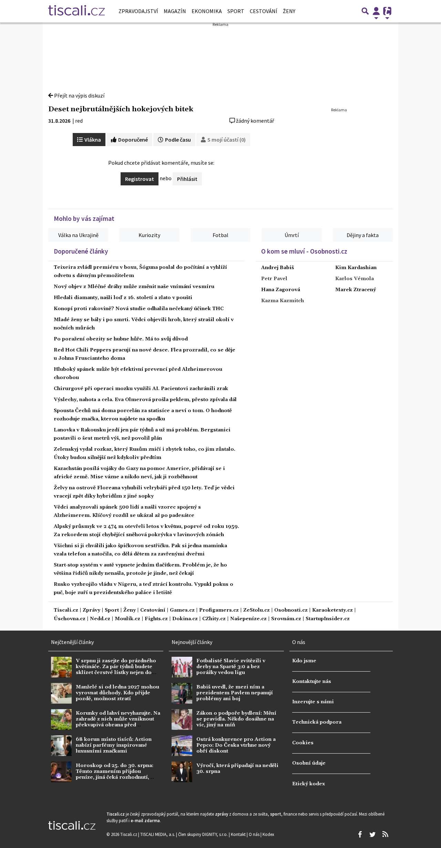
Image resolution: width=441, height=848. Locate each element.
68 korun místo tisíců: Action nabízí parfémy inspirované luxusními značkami (114, 745)
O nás (254, 834)
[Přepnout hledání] (365, 11)
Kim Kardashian (356, 268)
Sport (235, 11)
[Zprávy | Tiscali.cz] (76, 11)
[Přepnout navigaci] (376, 11)
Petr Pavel (274, 279)
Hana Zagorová (280, 290)
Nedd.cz (100, 619)
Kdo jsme (304, 661)
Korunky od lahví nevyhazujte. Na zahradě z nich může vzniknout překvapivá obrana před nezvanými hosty (118, 722)
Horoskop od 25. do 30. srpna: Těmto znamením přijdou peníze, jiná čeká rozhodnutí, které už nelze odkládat (114, 775)
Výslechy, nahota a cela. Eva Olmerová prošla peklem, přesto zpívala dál (145, 400)
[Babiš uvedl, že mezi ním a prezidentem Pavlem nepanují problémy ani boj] (182, 693)
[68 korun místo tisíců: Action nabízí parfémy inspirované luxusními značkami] (61, 745)
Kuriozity (149, 235)
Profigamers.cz (219, 610)
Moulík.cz (127, 619)
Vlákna (92, 139)
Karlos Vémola (354, 279)
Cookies (303, 743)
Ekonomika (207, 11)
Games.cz (182, 610)
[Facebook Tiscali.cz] (360, 834)
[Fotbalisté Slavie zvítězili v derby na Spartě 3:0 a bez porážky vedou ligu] (182, 667)
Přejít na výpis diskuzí (78, 95)
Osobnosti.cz (291, 610)
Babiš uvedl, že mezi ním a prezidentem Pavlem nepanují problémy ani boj (234, 693)
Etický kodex (308, 784)
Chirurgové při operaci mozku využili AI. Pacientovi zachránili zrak (141, 389)
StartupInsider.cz (328, 619)
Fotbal (220, 235)
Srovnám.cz (286, 619)
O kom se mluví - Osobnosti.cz (304, 251)
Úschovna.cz (69, 619)
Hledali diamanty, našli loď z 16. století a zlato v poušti (123, 298)
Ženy (289, 11)
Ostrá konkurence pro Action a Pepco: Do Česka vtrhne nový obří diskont (236, 745)
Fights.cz (156, 619)
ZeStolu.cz (256, 610)
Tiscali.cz (66, 610)
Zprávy (91, 610)
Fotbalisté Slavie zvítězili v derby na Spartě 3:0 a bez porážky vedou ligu (230, 667)
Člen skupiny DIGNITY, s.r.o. (203, 834)
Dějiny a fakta (363, 235)
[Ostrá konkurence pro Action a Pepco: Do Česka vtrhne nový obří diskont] (182, 745)
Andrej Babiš (277, 268)
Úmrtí (292, 235)
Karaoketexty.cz (332, 610)
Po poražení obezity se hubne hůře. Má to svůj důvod (121, 339)
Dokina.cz (185, 619)
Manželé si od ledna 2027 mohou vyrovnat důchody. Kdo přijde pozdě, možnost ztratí (117, 693)
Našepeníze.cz (248, 619)
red (79, 120)
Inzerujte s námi (313, 702)
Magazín (175, 11)
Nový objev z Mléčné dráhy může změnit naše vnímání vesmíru (134, 287)
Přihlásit (187, 178)
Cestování (263, 11)
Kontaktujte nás (311, 681)
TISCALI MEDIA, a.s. (158, 834)
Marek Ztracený (355, 290)
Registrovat (139, 178)
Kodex (268, 834)
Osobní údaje (309, 763)
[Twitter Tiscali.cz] (372, 834)
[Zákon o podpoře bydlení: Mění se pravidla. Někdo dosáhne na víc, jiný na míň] (182, 719)
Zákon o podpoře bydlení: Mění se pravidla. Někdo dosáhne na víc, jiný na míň (236, 719)
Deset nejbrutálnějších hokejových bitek (120, 109)
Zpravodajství (138, 11)
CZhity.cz (214, 619)
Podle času (177, 139)
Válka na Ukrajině (78, 235)
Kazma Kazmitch (282, 301)
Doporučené (132, 139)
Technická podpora (316, 722)
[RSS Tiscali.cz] (385, 834)
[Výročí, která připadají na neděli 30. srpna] (182, 772)
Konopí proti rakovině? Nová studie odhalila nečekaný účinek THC (139, 309)
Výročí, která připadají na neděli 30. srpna (237, 769)
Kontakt (239, 834)
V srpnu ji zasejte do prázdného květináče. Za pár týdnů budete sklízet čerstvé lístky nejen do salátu (116, 670)
